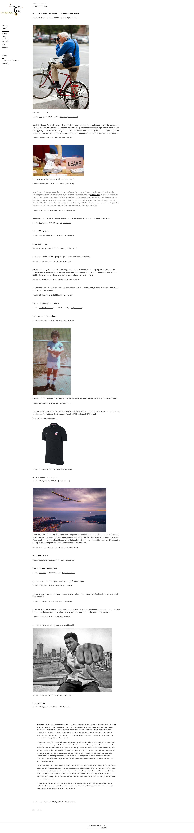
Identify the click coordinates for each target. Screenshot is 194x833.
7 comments (67, 601)
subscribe (97, 825)
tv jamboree (5, 39)
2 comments (73, 18)
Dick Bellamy (95, 195)
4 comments (69, 184)
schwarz (4, 55)
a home (54, 316)
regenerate (5, 41)
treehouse (42, 235)
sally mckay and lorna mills (10, 60)
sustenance (42, 248)
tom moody (5, 63)
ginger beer (37, 244)
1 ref (66, 248)
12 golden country (44, 568)
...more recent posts (40, 6)
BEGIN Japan (38, 270)
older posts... (38, 810)
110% (40, 223)
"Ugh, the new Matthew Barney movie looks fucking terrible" (56, 13)
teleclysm (5, 47)
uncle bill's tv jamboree (46, 279)
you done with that (40, 555)
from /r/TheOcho (39, 704)
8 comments (68, 138)
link (63, 18)
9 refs (65, 117)
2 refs (66, 18)
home (91, 825)
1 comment (75, 279)
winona (50, 303)
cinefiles (41, 18)
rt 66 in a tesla (43, 231)
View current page (40, 3)
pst (3, 58)
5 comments (67, 223)
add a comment (72, 117)
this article (48, 128)
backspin (41, 138)
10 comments (68, 295)
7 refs (63, 210)
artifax (40, 117)
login (102, 825)
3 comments (67, 403)
